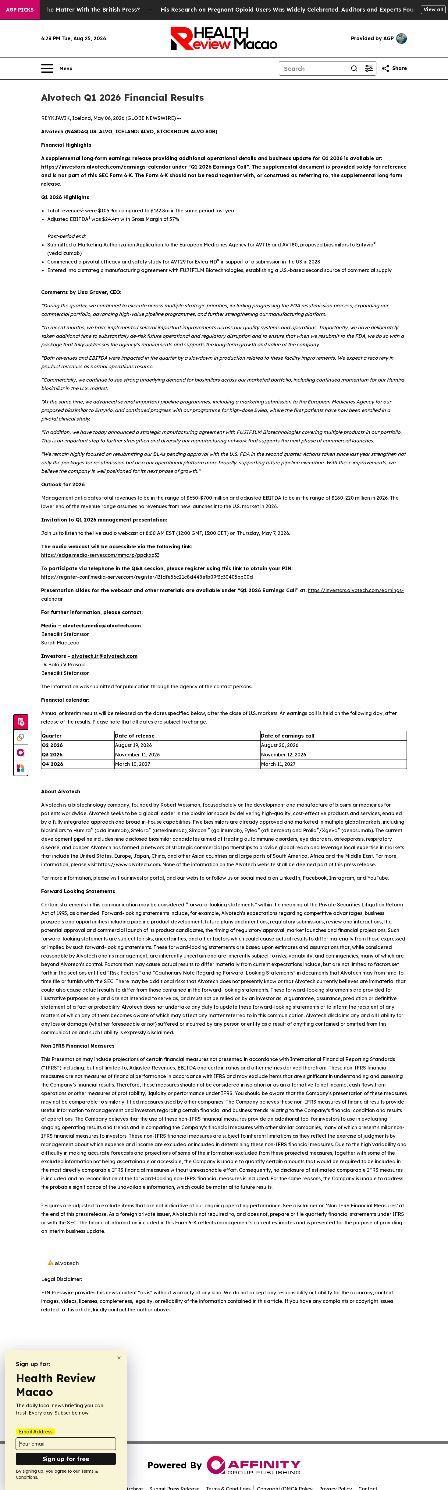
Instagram (341, 878)
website (195, 878)
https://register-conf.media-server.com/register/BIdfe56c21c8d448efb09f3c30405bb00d (147, 577)
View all (433, 9)
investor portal (147, 878)
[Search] (354, 68)
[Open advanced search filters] (368, 68)
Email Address (35, 1432)
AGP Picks (20, 10)
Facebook (315, 878)
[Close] (119, 1358)
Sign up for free (65, 1459)
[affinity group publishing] (21, 752)
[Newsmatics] (21, 768)
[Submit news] (21, 722)
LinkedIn (289, 878)
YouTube (377, 878)
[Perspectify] (21, 737)
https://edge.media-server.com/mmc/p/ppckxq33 (100, 555)
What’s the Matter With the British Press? (81, 9)
